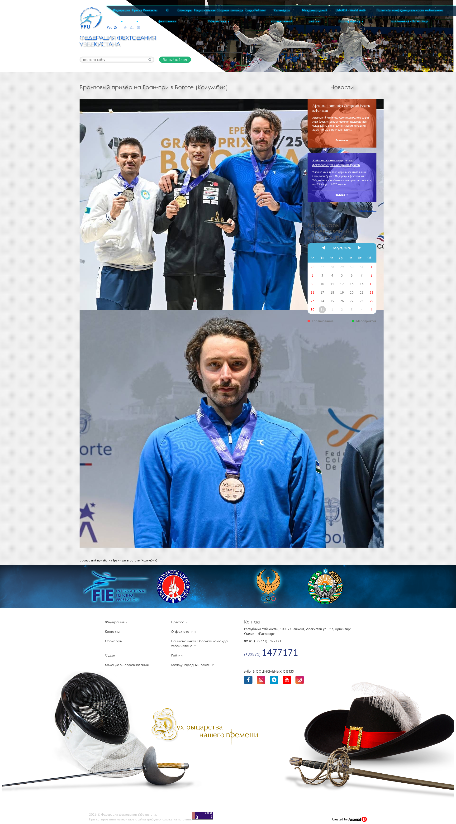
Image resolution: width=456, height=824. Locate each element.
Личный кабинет (175, 59)
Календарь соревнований (282, 15)
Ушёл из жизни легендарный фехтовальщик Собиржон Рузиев (336, 162)
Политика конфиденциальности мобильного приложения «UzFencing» (409, 15)
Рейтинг (260, 10)
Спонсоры (184, 10)
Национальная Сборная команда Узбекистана (218, 15)
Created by (340, 819)
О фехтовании (167, 15)
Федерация (121, 10)
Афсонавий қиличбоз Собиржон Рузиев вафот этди (341, 108)
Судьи (249, 10)
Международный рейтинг (314, 15)
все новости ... (367, 210)
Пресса (137, 10)
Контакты (150, 10)
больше (341, 140)
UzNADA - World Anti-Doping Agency (351, 15)
